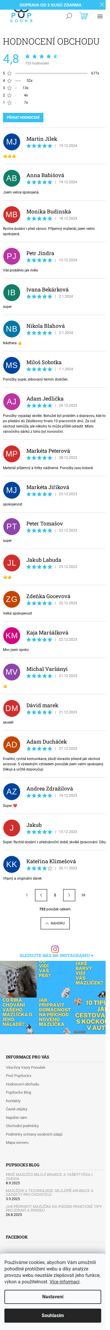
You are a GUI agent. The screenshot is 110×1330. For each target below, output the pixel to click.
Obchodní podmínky (22, 1126)
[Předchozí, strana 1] (41, 895)
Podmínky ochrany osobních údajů (34, 1134)
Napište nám (16, 1117)
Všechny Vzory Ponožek (25, 1067)
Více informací (64, 1282)
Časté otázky (16, 1109)
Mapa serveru (17, 1142)
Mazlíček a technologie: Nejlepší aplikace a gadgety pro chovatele (50, 1192)
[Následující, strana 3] (69, 895)
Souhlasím (53, 1315)
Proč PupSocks (18, 1075)
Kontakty (13, 1101)
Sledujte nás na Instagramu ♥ (56, 956)
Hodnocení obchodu (22, 1084)
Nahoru (58, 923)
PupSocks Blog (18, 1092)
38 (83, 895)
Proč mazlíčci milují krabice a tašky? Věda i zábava (49, 1176)
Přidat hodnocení (23, 118)
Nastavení (52, 1297)
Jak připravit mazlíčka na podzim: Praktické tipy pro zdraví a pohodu (54, 1208)
